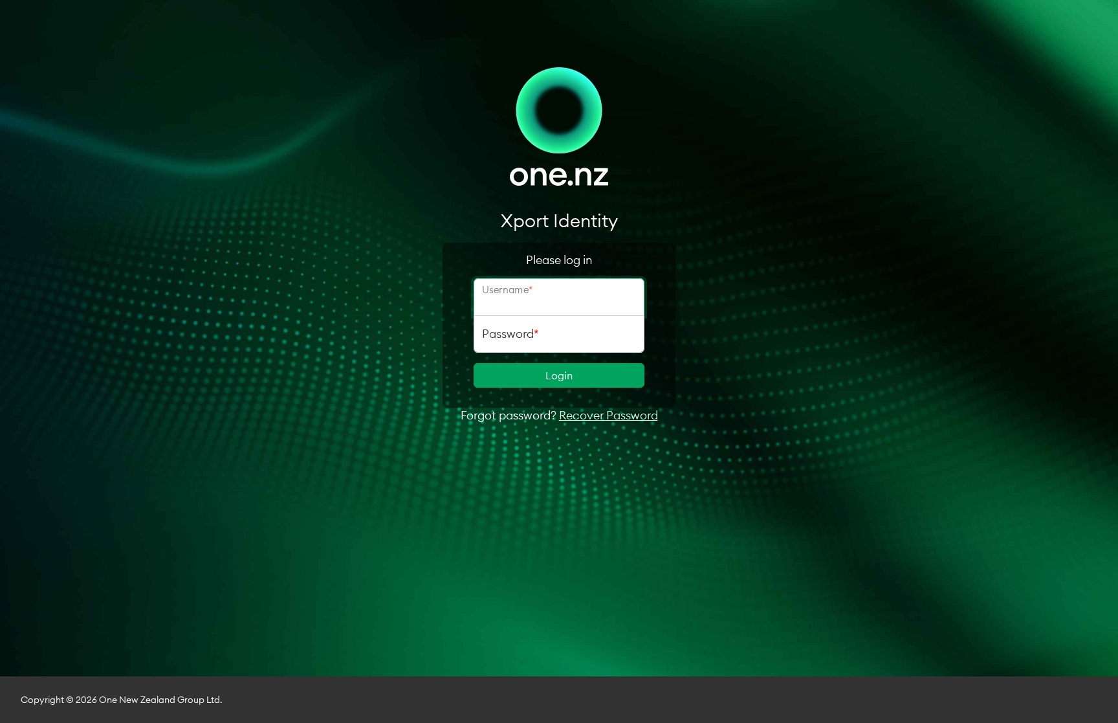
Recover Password (608, 415)
